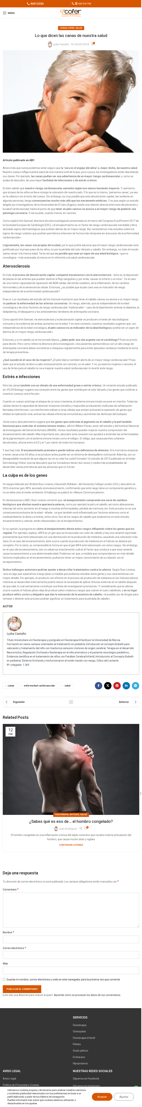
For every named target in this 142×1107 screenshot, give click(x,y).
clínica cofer (67, 28)
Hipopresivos (80, 1063)
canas (11, 685)
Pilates (77, 1044)
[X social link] (107, 685)
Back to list (71, 702)
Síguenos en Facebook (86, 1078)
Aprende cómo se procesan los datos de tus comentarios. (87, 995)
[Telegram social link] (135, 685)
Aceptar (102, 1096)
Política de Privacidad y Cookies (21, 1085)
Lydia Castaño (61, 44)
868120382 (37, 3)
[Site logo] (71, 12)
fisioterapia (62, 814)
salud (78, 28)
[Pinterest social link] (117, 685)
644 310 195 (84, 3)
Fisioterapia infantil (84, 1037)
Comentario (10, 889)
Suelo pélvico (80, 1050)
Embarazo (79, 1057)
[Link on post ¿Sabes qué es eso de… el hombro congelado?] (71, 769)
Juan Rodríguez (68, 828)
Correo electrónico (14, 948)
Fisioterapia (79, 1025)
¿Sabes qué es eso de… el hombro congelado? (71, 821)
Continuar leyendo (71, 845)
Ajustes (123, 1096)
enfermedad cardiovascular (39, 685)
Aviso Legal (9, 1078)
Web (5, 963)
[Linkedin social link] (126, 685)
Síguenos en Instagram (86, 1085)
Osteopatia (79, 1031)
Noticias (74, 814)
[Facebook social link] (98, 685)
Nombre (8, 932)
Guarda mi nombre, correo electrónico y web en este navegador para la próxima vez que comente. (64, 979)
